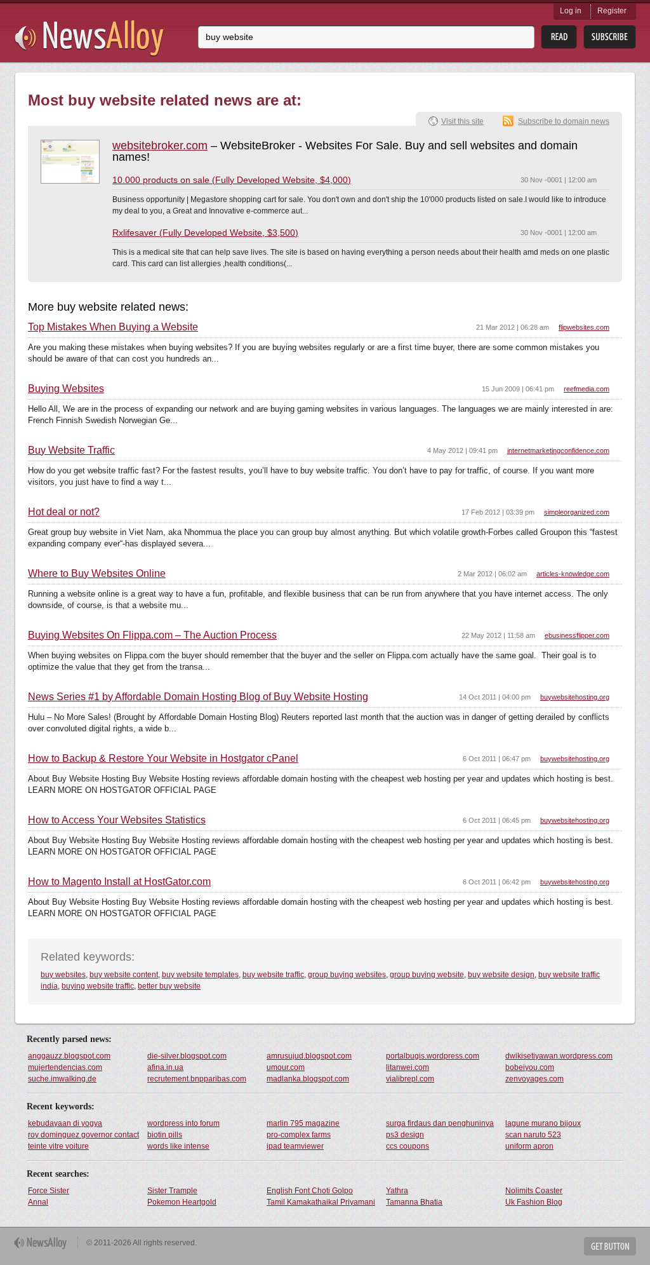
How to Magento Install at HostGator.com (119, 882)
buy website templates (200, 974)
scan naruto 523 (533, 1134)
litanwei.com (407, 1067)
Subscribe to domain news (563, 121)
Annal (38, 1202)
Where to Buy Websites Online (97, 574)
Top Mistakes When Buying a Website (113, 327)
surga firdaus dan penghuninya (440, 1123)
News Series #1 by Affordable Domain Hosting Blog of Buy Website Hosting (198, 697)
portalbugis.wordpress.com (432, 1056)
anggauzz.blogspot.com (69, 1056)
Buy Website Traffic (71, 450)
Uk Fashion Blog (533, 1202)
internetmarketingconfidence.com (558, 450)
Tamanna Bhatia (414, 1202)
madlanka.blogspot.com (308, 1078)
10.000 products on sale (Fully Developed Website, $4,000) (231, 180)
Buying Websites (66, 389)
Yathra (397, 1190)
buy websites (63, 974)
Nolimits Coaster (533, 1190)
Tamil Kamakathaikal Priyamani (321, 1202)
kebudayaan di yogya (65, 1123)
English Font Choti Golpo (310, 1190)
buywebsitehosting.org (574, 697)
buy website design (501, 974)
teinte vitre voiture (58, 1146)
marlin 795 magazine (303, 1123)
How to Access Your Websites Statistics (117, 820)
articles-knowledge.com (572, 574)
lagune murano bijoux (543, 1123)
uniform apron (529, 1146)
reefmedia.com (586, 389)
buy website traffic (273, 974)
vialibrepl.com (410, 1078)
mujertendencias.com (65, 1067)
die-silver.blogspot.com (187, 1056)
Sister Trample (172, 1190)
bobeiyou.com (529, 1067)
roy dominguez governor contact (83, 1134)
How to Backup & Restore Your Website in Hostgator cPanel (163, 759)
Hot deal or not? (64, 512)
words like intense (178, 1146)
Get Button (610, 1246)
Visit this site (462, 121)
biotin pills (164, 1134)
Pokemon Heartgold (181, 1202)
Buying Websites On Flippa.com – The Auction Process (152, 635)
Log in (570, 10)
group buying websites (347, 974)
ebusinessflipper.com (577, 635)
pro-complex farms (299, 1134)
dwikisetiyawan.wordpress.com (559, 1056)
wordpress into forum (183, 1123)
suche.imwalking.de (62, 1078)
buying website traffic (98, 986)
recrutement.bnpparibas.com (196, 1078)
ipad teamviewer (295, 1146)
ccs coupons (407, 1146)
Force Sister (48, 1190)
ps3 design (405, 1134)
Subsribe (609, 37)
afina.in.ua (165, 1067)
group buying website (427, 974)
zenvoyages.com (534, 1078)
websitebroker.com (160, 145)
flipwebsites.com (584, 327)
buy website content (124, 974)
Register (612, 10)
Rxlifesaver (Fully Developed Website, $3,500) (205, 232)
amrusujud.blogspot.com (309, 1056)
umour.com (286, 1067)
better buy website (169, 986)
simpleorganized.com (576, 512)
